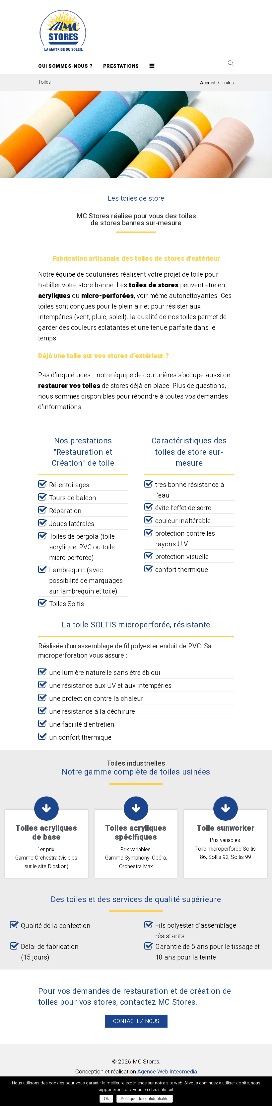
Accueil (207, 82)
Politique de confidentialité (145, 1098)
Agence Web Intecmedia (167, 1071)
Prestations (121, 66)
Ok (106, 1098)
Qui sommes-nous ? (65, 66)
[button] (136, 1021)
